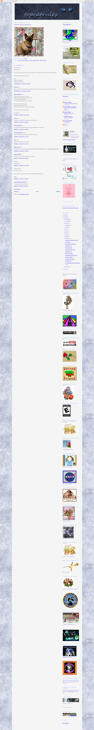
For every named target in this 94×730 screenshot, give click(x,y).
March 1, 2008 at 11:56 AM (21, 165)
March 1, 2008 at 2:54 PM (21, 178)
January (67, 266)
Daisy (15, 139)
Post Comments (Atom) (24, 194)
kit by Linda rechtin (34, 60)
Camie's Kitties (67, 112)
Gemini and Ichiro (17, 125)
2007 (65, 269)
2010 (65, 214)
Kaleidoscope (65, 96)
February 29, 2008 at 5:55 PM (22, 91)
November (68, 221)
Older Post (58, 191)
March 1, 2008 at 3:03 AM (21, 129)
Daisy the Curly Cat (68, 116)
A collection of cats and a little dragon (70, 103)
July (66, 229)
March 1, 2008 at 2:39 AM (21, 122)
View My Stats (66, 723)
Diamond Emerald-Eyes (18, 132)
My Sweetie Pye (68, 261)
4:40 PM (25, 58)
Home (37, 191)
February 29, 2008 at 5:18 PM (22, 83)
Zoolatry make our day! (70, 259)
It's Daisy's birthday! (69, 257)
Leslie (72, 131)
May (67, 232)
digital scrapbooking (23, 60)
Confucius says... (68, 246)
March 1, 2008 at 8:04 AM (21, 158)
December (68, 219)
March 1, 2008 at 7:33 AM (21, 151)
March (67, 236)
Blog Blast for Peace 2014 (68, 113)
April (67, 234)
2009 (65, 216)
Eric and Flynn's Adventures (70, 106)
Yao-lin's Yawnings (68, 120)
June (67, 231)
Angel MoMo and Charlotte (19, 182)
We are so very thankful (68, 117)
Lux (15, 161)
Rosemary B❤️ (17, 154)
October (67, 223)
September (68, 225)
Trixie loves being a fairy (70, 249)
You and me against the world (71, 255)
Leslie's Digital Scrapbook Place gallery (71, 207)
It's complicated (67, 121)
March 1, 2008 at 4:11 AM (21, 136)
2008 (65, 218)
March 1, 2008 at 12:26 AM (21, 114)
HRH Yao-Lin (16, 147)
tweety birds (43, 60)
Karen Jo (15, 87)
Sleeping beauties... (69, 253)
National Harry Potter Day (70, 244)
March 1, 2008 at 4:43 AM (21, 143)
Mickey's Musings (17, 94)
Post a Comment (17, 189)
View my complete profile (69, 139)
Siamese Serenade (68, 247)
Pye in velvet (67, 242)
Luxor (65, 125)
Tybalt (15, 118)
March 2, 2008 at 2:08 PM (21, 186)
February (67, 238)
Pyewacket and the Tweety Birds (22, 24)
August (67, 227)
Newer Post (16, 191)
